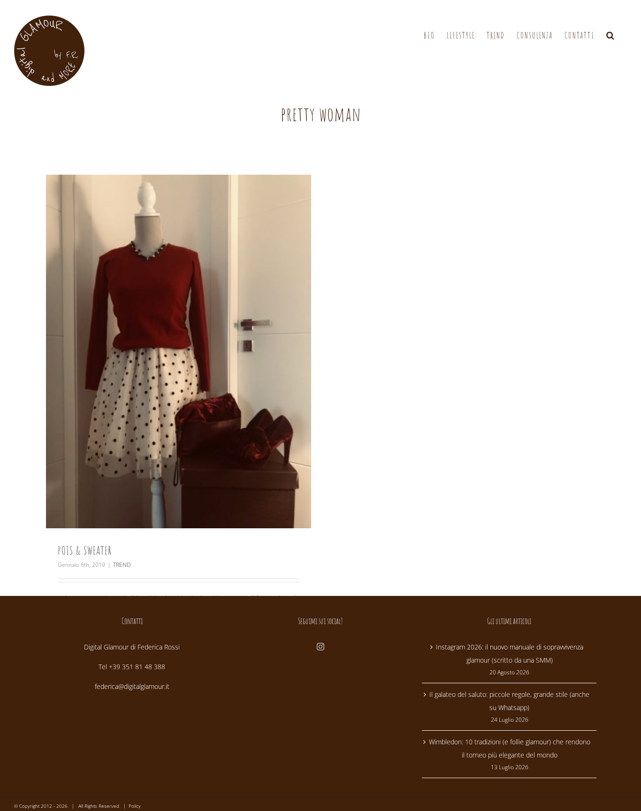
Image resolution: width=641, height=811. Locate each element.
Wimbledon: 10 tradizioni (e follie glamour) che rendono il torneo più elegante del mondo (509, 748)
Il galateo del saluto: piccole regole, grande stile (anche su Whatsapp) (509, 701)
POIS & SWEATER (85, 550)
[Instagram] (320, 646)
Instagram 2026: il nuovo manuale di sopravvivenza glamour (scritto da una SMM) (509, 653)
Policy (135, 806)
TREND (121, 565)
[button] (610, 35)
